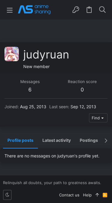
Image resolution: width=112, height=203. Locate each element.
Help (87, 195)
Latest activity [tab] (56, 140)
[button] (9, 9)
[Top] (97, 194)
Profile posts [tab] (20, 140)
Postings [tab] (89, 140)
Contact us (69, 195)
